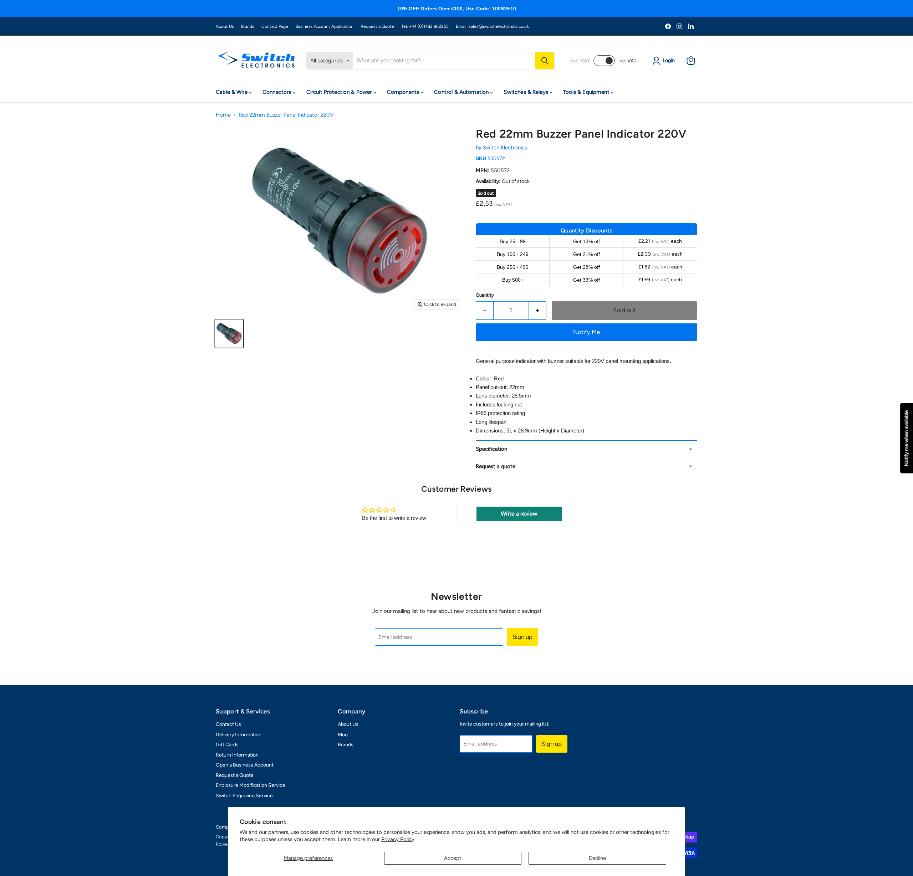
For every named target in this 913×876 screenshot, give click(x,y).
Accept (452, 858)
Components (404, 92)
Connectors (277, 92)
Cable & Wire (232, 92)
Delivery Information (238, 735)
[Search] (544, 60)
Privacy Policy (397, 839)
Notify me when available (906, 438)
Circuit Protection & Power (339, 92)
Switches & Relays (527, 92)
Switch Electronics (505, 147)
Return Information (237, 755)
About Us (225, 26)
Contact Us (228, 724)
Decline (597, 858)
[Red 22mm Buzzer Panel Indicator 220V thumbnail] (229, 333)
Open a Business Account (245, 765)
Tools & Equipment (587, 92)
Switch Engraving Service (244, 796)
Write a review (519, 513)
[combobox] (444, 60)
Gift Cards (227, 745)
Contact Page (274, 26)
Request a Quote (377, 26)
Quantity (485, 295)
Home (223, 115)
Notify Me (586, 331)
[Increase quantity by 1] (537, 310)
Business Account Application (324, 26)
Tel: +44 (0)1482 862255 (425, 26)
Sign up (522, 636)
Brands (247, 26)
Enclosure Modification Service (250, 785)
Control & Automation (462, 92)
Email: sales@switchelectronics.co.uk (492, 26)
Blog (343, 735)
